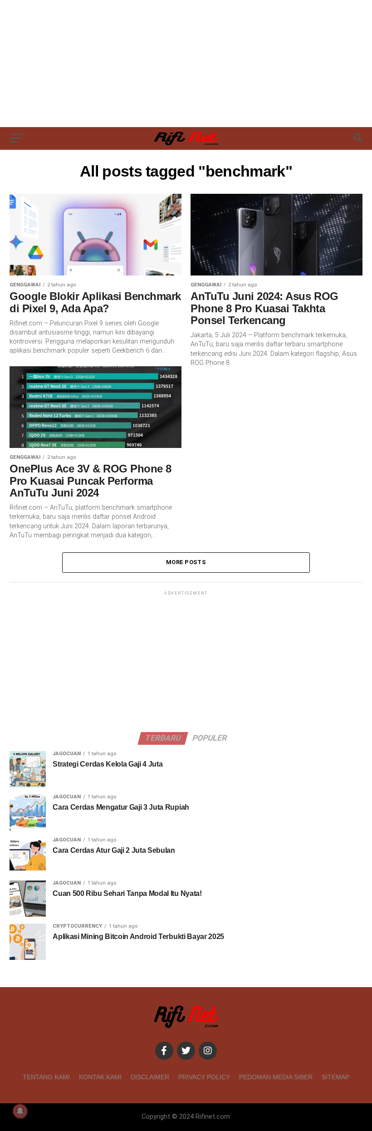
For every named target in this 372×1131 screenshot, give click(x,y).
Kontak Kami (100, 1077)
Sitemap (335, 1077)
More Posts (186, 562)
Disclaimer (150, 1077)
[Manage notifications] (20, 1111)
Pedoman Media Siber (276, 1077)
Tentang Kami (46, 1077)
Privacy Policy (204, 1077)
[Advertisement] (186, 63)
